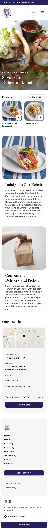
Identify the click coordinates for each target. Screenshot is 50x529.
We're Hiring (10, 455)
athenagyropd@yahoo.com (17, 387)
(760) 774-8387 (12, 381)
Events (7, 459)
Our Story (9, 447)
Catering (8, 443)
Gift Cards (9, 451)
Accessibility (10, 488)
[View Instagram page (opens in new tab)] (10, 501)
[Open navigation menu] (42, 12)
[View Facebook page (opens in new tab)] (5, 501)
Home (7, 435)
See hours (38, 397)
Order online (24, 404)
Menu (34, 12)
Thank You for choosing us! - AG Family (19, 2)
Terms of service (12, 483)
